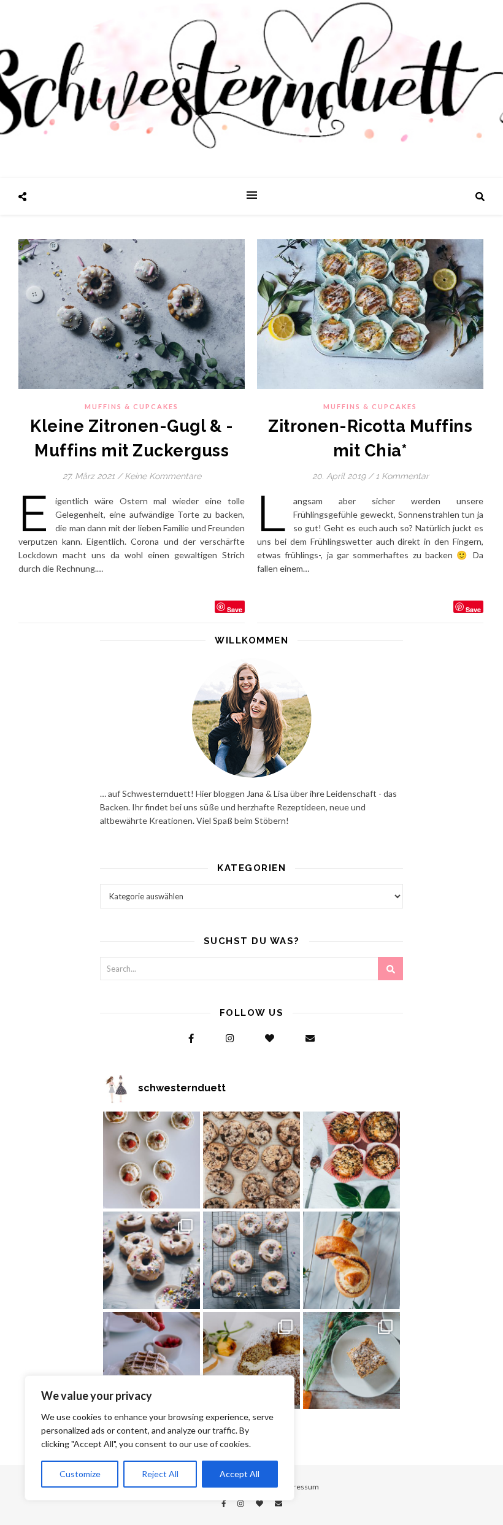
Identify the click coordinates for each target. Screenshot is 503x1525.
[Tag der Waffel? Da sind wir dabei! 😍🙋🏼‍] (151, 1360)
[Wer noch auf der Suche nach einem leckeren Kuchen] (251, 1360)
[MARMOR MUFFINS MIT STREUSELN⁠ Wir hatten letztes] (351, 1160)
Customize (80, 1474)
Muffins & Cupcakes (132, 406)
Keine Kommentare (163, 476)
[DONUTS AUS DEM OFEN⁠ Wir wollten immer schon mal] (251, 1260)
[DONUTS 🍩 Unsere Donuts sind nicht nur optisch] (151, 1260)
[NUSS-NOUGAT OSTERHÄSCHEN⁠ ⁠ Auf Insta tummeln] (351, 1260)
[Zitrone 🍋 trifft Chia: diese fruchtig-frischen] (151, 1160)
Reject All (160, 1474)
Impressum (300, 1486)
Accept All (239, 1474)
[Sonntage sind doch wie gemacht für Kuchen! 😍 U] (351, 1360)
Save (234, 609)
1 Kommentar (402, 476)
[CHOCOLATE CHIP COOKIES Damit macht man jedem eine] (251, 1160)
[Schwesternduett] (251, 89)
